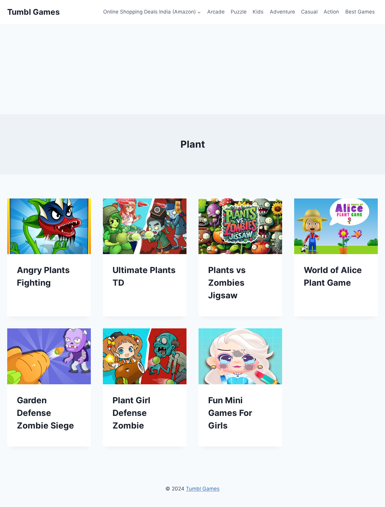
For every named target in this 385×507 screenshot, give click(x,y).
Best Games (360, 12)
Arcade (216, 12)
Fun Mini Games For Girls (230, 413)
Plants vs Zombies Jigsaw (227, 282)
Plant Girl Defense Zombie (131, 413)
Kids (258, 12)
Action (331, 12)
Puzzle (239, 12)
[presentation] (49, 226)
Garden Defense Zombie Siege (45, 413)
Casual (309, 12)
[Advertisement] (192, 69)
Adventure (282, 12)
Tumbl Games (203, 489)
